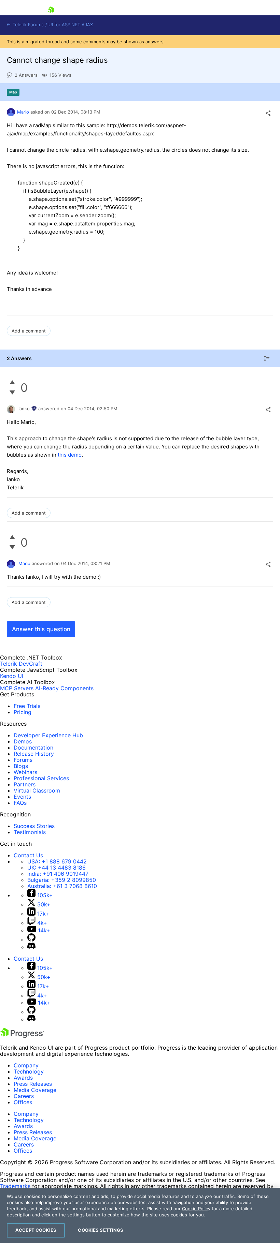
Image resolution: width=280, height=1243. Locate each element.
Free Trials (27, 705)
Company (26, 1065)
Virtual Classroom (37, 790)
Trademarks (15, 1186)
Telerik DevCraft (21, 663)
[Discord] (31, 947)
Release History (34, 753)
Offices (23, 1102)
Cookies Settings (100, 1230)
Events (22, 796)
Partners (25, 784)
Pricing (22, 712)
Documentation (33, 747)
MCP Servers (16, 688)
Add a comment (29, 331)
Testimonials (30, 832)
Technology (29, 1071)
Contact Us (28, 855)
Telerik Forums (27, 24)
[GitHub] (31, 939)
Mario (23, 112)
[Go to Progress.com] (22, 1036)
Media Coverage (35, 1089)
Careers (24, 1096)
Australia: (62, 886)
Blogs (21, 766)
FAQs (20, 802)
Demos (23, 741)
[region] (140, 1215)
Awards (23, 1077)
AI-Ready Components (64, 688)
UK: (56, 867)
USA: (57, 861)
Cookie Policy (196, 1208)
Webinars (25, 772)
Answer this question (41, 629)
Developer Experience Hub (48, 735)
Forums (23, 759)
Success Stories (34, 826)
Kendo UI (11, 675)
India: (57, 874)
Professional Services (41, 778)
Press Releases (33, 1083)
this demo (70, 455)
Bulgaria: (61, 880)
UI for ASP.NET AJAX (70, 24)
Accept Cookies (35, 1230)
